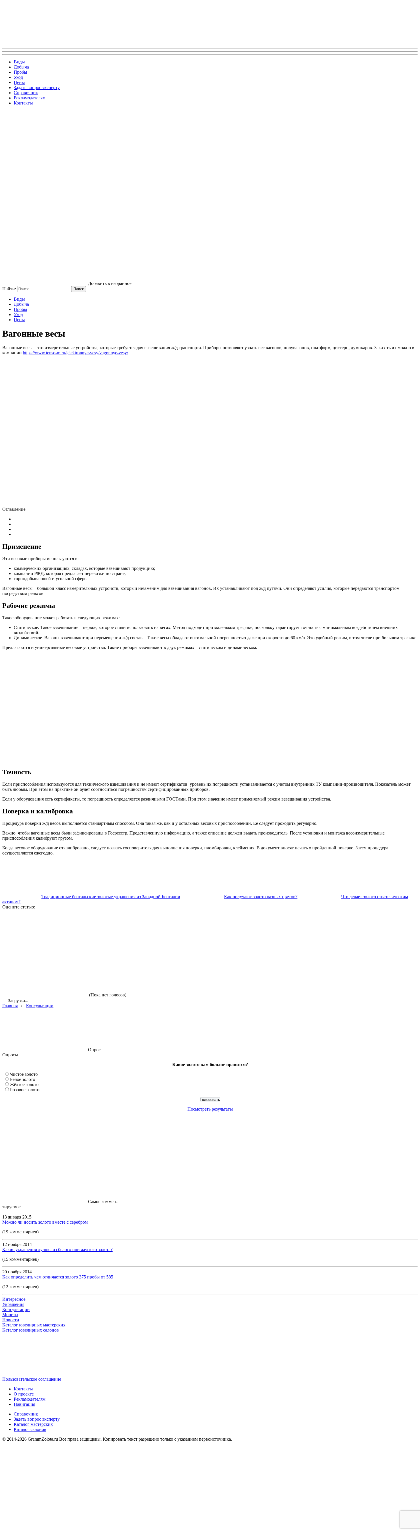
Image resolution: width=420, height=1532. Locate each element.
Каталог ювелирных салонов (30, 1330)
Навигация (24, 1404)
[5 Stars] (45, 975)
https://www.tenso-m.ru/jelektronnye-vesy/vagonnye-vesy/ (75, 352)
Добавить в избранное (109, 283)
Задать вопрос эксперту (37, 87)
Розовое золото (24, 1089)
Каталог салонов (30, 1429)
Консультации (16, 1309)
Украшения (13, 1304)
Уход (18, 77)
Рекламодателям (29, 97)
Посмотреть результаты (210, 1109)
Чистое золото (24, 1074)
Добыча (21, 67)
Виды (19, 61)
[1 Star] (45, 931)
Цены (19, 82)
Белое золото (22, 1079)
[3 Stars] (216, 931)
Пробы (20, 72)
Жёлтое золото (24, 1084)
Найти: (9, 288)
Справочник (26, 92)
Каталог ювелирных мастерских (33, 1324)
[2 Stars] (131, 931)
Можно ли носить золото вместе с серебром (45, 1222)
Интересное (13, 1299)
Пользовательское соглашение (31, 1379)
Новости (10, 1319)
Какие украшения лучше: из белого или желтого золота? (57, 1249)
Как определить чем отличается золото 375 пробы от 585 (57, 1276)
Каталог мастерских (33, 1424)
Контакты (23, 102)
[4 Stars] (302, 931)
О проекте (24, 1394)
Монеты (10, 1314)
